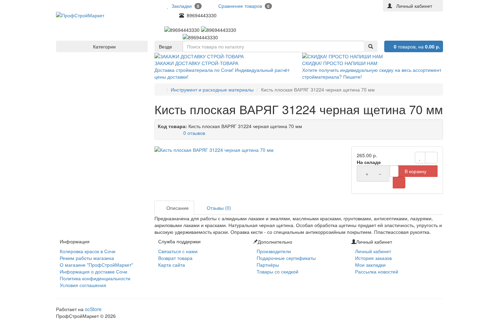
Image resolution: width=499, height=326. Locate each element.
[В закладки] (420, 157)
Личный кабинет (373, 251)
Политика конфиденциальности (95, 278)
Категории (104, 46)
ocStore (93, 309)
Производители (274, 251)
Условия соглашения (83, 285)
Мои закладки (370, 264)
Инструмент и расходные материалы (212, 89)
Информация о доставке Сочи (93, 271)
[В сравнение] (431, 157)
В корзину (415, 171)
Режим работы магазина (87, 257)
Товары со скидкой (277, 271)
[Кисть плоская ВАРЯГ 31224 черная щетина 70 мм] (249, 149)
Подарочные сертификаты (286, 257)
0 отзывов (194, 132)
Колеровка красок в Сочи (87, 251)
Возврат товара (175, 257)
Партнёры (268, 264)
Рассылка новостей (376, 271)
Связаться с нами (178, 251)
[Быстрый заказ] (399, 182)
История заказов (373, 257)
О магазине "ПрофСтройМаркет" (96, 264)
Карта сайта (171, 264)
